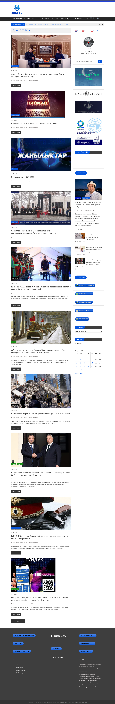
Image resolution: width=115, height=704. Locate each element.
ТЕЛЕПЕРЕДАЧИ (32, 19)
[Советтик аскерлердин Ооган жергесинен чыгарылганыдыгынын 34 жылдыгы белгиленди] (41, 208)
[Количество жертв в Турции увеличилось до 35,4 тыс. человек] (41, 391)
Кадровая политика (16, 527)
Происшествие (15, 278)
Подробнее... (79, 229)
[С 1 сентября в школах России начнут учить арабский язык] (80, 236)
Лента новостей (86, 198)
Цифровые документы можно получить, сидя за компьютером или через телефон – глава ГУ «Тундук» (40, 598)
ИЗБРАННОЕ (81, 173)
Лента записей (19, 667)
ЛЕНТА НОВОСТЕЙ (18, 19)
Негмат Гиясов (88, 210)
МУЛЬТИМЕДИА (66, 19)
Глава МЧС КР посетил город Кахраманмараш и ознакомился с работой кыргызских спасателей (41, 288)
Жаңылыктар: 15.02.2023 (22, 177)
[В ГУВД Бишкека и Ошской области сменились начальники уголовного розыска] (41, 513)
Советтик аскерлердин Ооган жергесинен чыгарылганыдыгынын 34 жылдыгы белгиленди (33, 232)
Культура (14, 341)
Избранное (78, 198)
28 (80, 369)
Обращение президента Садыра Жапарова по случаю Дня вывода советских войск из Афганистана (38, 351)
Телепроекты (58, 635)
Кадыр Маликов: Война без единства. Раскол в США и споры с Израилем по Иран (88, 204)
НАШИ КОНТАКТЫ (81, 19)
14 (80, 363)
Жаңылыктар (14, 168)
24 (92, 366)
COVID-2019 (81, 277)
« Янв (76, 373)
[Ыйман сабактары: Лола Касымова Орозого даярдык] (38, 104)
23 (88, 366)
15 (84, 363)
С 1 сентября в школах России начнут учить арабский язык (92, 237)
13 (76, 363)
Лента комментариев (21, 670)
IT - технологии (15, 589)
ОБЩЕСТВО (45, 19)
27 (76, 369)
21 (80, 366)
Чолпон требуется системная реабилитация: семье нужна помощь (94, 250)
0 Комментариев (34, 80)
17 (92, 363)
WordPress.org (19, 673)
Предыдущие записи (18, 621)
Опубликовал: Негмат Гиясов (19, 80)
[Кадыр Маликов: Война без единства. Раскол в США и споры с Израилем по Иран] (88, 189)
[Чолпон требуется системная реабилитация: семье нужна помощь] (80, 248)
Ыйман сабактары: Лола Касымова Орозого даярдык (36, 123)
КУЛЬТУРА (55, 19)
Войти (17, 664)
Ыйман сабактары (15, 115)
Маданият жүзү (15, 65)
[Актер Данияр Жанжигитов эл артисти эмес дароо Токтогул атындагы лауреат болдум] (41, 51)
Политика (20, 464)
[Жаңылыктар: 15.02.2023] (41, 154)
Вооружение (14, 222)
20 (76, 366)
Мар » (81, 373)
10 (92, 360)
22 (84, 366)
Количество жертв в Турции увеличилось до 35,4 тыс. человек (40, 413)
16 (88, 363)
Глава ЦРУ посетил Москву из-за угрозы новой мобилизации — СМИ (46, 24)
